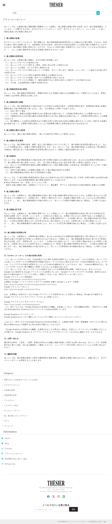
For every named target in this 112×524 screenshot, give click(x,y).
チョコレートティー (12, 410)
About (7, 438)
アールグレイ (9, 400)
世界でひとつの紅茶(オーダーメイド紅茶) (20, 380)
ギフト (6, 421)
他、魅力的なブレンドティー (15, 416)
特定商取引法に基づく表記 (16, 459)
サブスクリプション (12, 385)
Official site (10, 464)
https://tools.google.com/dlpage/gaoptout (22, 304)
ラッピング (8, 426)
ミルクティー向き (11, 405)
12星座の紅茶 (9, 390)
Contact (8, 448)
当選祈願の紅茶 (10, 395)
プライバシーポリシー (14, 453)
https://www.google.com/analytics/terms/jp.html (25, 279)
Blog (7, 443)
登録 (73, 509)
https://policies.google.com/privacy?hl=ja (22, 289)
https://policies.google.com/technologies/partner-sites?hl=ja (30, 284)
